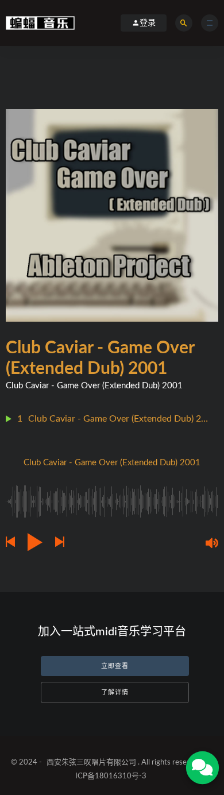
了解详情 (115, 692)
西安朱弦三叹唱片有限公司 (91, 762)
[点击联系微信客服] (202, 767)
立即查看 (115, 666)
